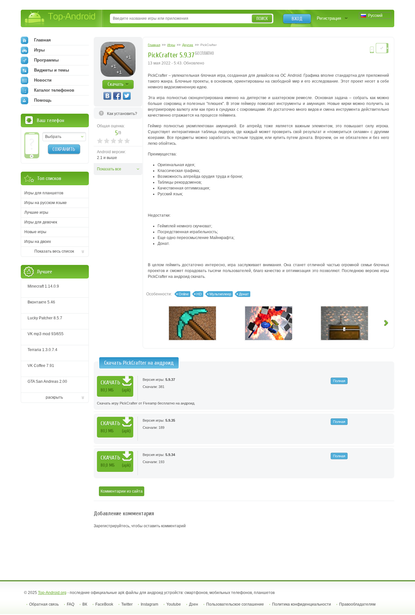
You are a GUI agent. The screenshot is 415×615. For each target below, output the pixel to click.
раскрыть (54, 397)
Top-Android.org (52, 592)
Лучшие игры (36, 212)
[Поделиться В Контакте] (107, 96)
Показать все (109, 169)
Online (184, 294)
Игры (39, 50)
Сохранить (64, 149)
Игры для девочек (40, 222)
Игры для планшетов (43, 193)
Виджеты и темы (51, 70)
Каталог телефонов (54, 90)
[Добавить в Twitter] (127, 96)
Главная (42, 40)
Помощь (43, 100)
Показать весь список (54, 251)
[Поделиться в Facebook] (117, 96)
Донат (244, 294)
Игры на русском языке (45, 202)
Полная (339, 381)
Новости (43, 80)
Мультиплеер (220, 294)
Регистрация (329, 18)
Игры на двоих (37, 241)
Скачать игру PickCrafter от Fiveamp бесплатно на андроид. (146, 403)
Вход (297, 19)
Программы (46, 60)
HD (199, 294)
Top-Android (60, 19)
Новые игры (35, 232)
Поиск (262, 18)
